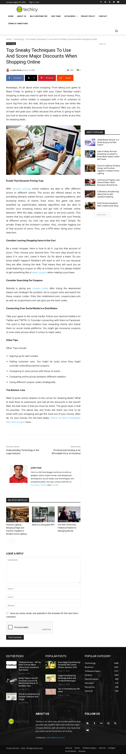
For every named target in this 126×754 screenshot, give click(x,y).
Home (9, 39)
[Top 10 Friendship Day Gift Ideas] (50, 691)
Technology (19, 39)
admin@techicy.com (55, 737)
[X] (109, 2)
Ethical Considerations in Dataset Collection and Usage (29, 696)
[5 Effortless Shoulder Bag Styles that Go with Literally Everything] (90, 194)
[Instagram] (105, 2)
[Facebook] (101, 2)
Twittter (43, 485)
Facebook (35, 485)
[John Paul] (8, 70)
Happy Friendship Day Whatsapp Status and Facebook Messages (67, 678)
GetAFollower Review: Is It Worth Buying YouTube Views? (108, 142)
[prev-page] (8, 541)
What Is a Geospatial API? (43, 525)
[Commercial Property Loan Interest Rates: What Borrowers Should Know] (90, 182)
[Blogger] (87, 723)
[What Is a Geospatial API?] (43, 514)
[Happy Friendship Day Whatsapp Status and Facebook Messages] (50, 678)
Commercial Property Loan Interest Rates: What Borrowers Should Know (108, 182)
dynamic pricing (21, 188)
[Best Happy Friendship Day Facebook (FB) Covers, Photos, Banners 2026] (50, 664)
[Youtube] (118, 2)
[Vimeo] (114, 2)
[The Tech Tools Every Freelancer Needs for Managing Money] (69, 514)
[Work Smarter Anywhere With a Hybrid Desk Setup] (90, 205)
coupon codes (40, 288)
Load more (101, 214)
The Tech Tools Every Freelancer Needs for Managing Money (67, 528)
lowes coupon (39, 272)
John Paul (17, 70)
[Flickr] (101, 723)
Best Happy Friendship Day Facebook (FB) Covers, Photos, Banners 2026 (69, 665)
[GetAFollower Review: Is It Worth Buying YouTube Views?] (90, 142)
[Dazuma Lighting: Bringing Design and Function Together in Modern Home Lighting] (17, 514)
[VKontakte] (87, 730)
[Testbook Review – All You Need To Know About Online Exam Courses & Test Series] (11, 664)
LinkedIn (54, 485)
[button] (116, 31)
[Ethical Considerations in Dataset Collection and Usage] (11, 696)
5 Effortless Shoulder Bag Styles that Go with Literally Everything (108, 194)
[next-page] (13, 541)
